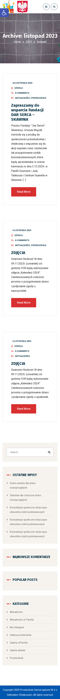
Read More (23, 191)
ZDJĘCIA (18, 252)
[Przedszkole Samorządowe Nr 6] (15, 6)
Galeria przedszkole (20, 635)
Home (17, 41)
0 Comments (22, 93)
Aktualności (22, 98)
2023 (29, 41)
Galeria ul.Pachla (19, 642)
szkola (18, 88)
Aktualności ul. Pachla (22, 619)
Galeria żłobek (17, 650)
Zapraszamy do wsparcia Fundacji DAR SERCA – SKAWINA (27, 112)
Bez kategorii (17, 627)
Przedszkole (38, 98)
